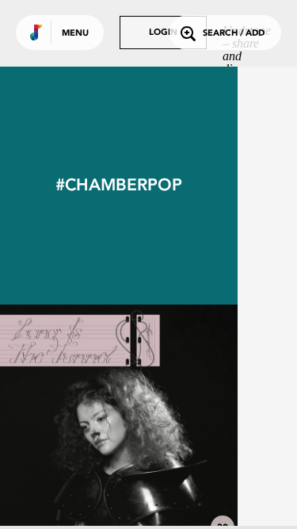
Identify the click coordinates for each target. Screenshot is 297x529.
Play (118, 423)
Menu (75, 33)
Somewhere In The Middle (119, 499)
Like (68, 423)
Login (163, 33)
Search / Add (234, 33)
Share (167, 423)
